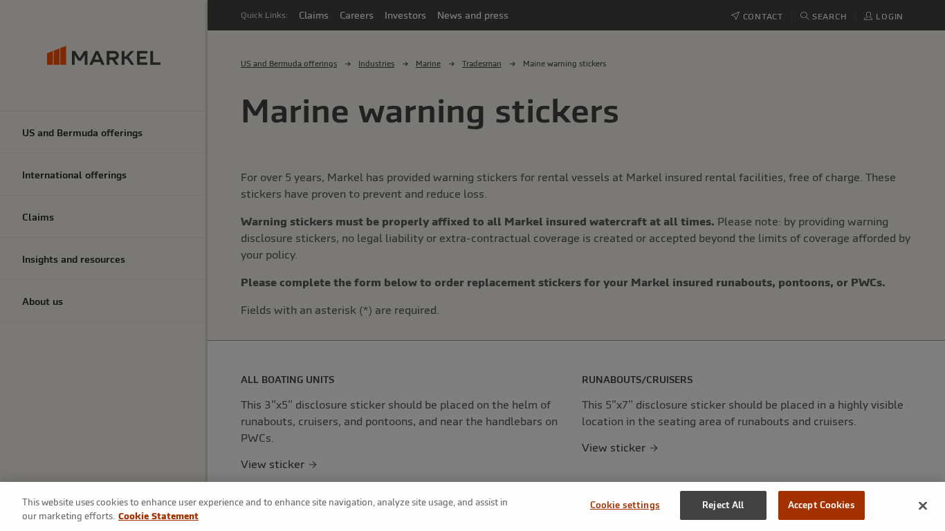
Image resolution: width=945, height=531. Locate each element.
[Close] (923, 505)
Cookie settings (625, 505)
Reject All (723, 505)
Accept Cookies (821, 505)
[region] (472, 506)
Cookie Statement (158, 516)
